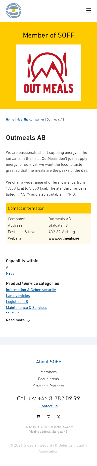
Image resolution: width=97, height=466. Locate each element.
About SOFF (48, 361)
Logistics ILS (17, 301)
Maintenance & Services (26, 307)
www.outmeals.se (63, 238)
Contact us (49, 406)
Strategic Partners (48, 385)
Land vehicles (18, 295)
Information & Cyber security (31, 289)
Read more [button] (15, 320)
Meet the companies (30, 119)
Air (8, 267)
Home (10, 119)
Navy (10, 273)
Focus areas (48, 379)
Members (49, 372)
